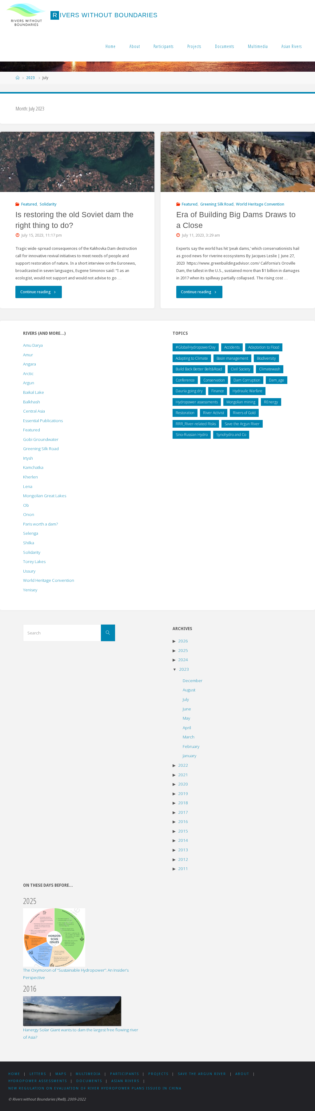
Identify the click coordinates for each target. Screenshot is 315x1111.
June (187, 709)
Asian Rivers (291, 46)
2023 (30, 78)
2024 (183, 659)
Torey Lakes (34, 561)
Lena (27, 486)
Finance (217, 391)
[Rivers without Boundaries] (26, 15)
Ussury (29, 571)
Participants (163, 46)
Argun (28, 383)
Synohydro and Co (231, 434)
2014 (183, 840)
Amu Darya (33, 345)
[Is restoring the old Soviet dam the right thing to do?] (77, 162)
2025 (183, 650)
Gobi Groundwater (40, 439)
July (186, 699)
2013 (183, 850)
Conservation (214, 380)
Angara (29, 364)
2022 (183, 765)
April (187, 727)
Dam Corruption (246, 380)
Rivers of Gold (244, 412)
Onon (28, 514)
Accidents (232, 347)
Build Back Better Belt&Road (199, 369)
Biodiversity (266, 358)
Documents (224, 46)
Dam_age (276, 380)
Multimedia (258, 46)
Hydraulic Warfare (247, 391)
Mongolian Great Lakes (44, 495)
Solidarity (48, 204)
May (186, 718)
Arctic (28, 373)
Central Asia (34, 411)
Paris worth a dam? (40, 524)
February (191, 746)
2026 (183, 641)
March (188, 737)
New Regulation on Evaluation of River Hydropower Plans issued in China (94, 1088)
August (189, 690)
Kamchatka (33, 467)
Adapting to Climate (192, 358)
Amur (28, 355)
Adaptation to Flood (263, 347)
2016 (183, 821)
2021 (183, 774)
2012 (183, 859)
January (189, 755)
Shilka (28, 543)
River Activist (213, 412)
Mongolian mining (240, 402)
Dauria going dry (189, 391)
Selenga (30, 533)
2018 (183, 802)
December (192, 680)
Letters (38, 1074)
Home (111, 46)
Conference (185, 380)
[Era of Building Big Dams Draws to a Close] (238, 162)
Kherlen (30, 477)
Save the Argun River (242, 423)
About (135, 46)
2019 (183, 793)
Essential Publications (43, 420)
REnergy (271, 402)
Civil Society (240, 369)
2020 (183, 784)
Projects (194, 46)
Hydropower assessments (197, 402)
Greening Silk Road (216, 204)
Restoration (185, 412)
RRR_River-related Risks (196, 423)
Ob (26, 505)
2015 (183, 831)
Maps (60, 1074)
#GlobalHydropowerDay (196, 347)
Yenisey (30, 590)
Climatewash (269, 369)
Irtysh (28, 458)
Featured (29, 204)
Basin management (232, 358)
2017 (183, 812)
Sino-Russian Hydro (192, 434)
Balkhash (31, 402)
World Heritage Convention (260, 204)
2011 (183, 868)
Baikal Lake (33, 392)
